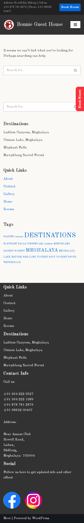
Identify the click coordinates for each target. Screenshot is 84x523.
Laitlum (48, 244)
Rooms (8, 209)
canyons (19, 236)
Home (7, 201)
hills (41, 244)
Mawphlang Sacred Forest (23, 155)
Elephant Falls (15, 147)
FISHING (32, 244)
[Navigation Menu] (75, 24)
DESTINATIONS (50, 235)
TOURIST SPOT (46, 257)
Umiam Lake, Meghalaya (23, 140)
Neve (7, 518)
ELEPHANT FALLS (14, 244)
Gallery (9, 194)
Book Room (70, 7)
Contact (9, 186)
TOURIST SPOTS (66, 257)
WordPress (40, 518)
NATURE (16, 257)
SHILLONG (29, 257)
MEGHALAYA (42, 250)
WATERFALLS (12, 262)
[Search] (76, 70)
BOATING (8, 236)
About (8, 179)
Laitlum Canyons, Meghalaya (26, 132)
